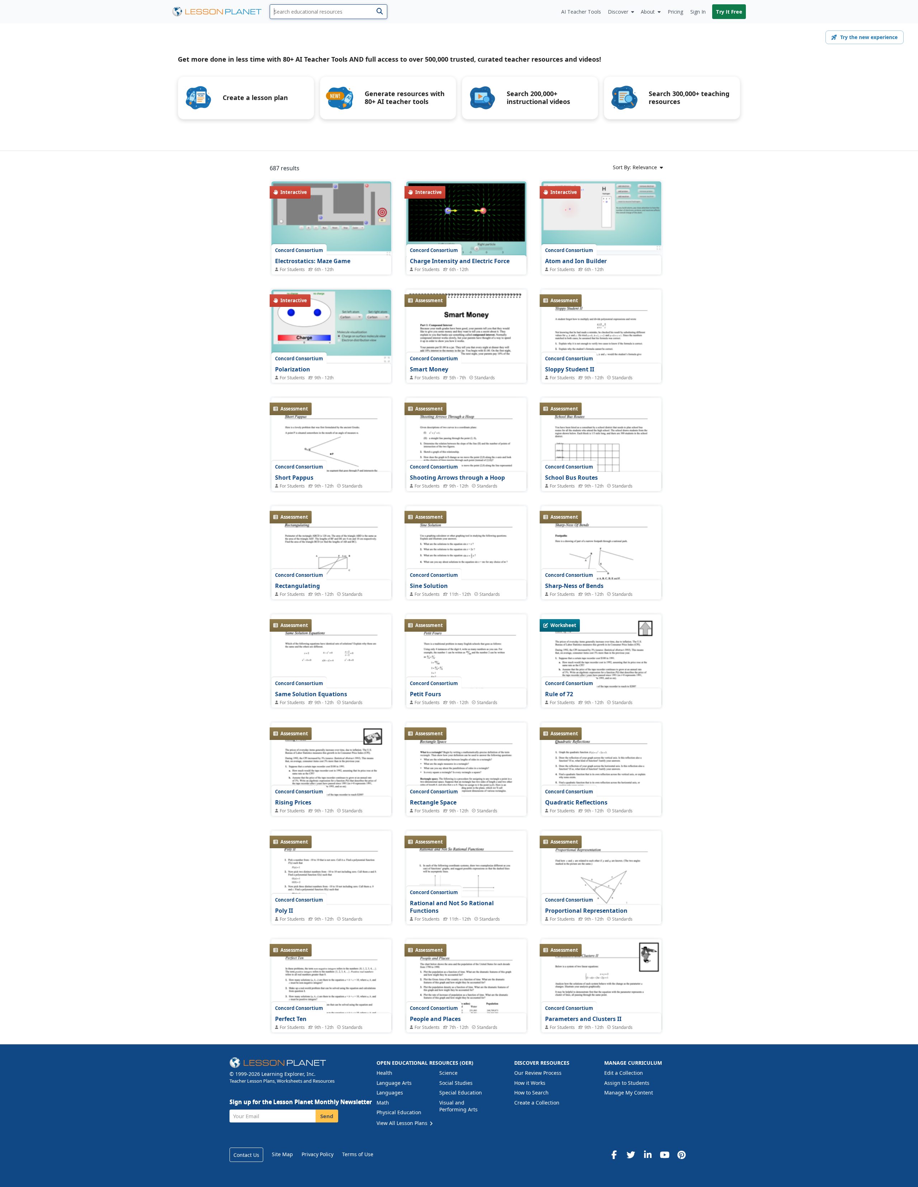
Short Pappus (294, 477)
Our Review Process (538, 1072)
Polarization (292, 369)
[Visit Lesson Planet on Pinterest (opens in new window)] (681, 1155)
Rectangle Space (433, 802)
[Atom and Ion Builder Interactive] (601, 216)
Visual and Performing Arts (458, 1106)
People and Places (435, 1019)
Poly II (284, 911)
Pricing (675, 11)
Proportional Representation (586, 911)
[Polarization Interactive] (331, 326)
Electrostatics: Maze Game (312, 261)
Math (383, 1102)
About (648, 11)
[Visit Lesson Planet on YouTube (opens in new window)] (664, 1155)
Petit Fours (425, 694)
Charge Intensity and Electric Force (460, 261)
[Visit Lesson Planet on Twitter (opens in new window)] (631, 1155)
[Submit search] (379, 11)
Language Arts (394, 1082)
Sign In (698, 11)
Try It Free (729, 11)
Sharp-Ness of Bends (574, 586)
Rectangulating (297, 586)
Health (384, 1072)
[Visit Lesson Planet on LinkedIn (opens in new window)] (647, 1155)
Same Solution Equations (311, 694)
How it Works (529, 1082)
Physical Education (399, 1112)
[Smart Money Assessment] (466, 364)
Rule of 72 (559, 694)
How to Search (531, 1092)
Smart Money (429, 369)
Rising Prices (293, 802)
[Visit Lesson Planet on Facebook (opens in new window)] (614, 1155)
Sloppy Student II (569, 369)
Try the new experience (869, 37)
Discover (618, 11)
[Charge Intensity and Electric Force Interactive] (466, 225)
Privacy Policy (317, 1154)
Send (326, 1116)
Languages (390, 1092)
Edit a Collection (623, 1072)
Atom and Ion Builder (576, 261)
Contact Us (246, 1155)
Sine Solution (429, 586)
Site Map (282, 1154)
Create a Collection (536, 1102)
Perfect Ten (291, 1019)
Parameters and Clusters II (583, 1019)
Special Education (460, 1092)
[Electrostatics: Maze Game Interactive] (331, 219)
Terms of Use (357, 1154)
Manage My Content (628, 1092)
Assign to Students (626, 1082)
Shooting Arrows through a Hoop (457, 477)
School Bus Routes (571, 477)
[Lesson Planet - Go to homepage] (221, 11)
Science (448, 1072)
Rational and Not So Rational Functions (452, 907)
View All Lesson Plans (403, 1123)
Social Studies (456, 1082)
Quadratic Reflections (576, 802)
